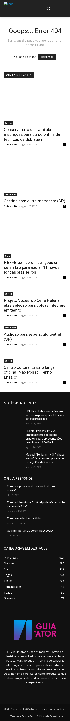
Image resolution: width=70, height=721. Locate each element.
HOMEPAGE (47, 57)
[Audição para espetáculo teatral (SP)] (35, 327)
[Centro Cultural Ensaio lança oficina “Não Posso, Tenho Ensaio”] (35, 358)
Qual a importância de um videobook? (30, 530)
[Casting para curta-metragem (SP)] (35, 175)
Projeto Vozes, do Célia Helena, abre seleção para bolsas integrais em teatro (34, 305)
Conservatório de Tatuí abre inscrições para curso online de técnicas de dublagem (32, 134)
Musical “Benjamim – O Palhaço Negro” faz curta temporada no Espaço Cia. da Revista (45, 458)
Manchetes (10, 194)
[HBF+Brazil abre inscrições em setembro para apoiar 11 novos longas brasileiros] (35, 237)
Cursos (8, 123)
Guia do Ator (11, 144)
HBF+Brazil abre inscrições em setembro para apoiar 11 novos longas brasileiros (32, 267)
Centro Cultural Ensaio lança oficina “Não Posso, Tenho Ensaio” (29, 372)
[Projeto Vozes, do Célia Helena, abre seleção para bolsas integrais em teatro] (35, 291)
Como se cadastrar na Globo (24, 518)
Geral (7, 256)
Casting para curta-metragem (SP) (34, 201)
